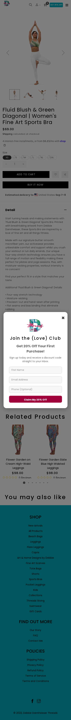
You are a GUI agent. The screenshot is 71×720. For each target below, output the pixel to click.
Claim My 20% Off (35, 399)
